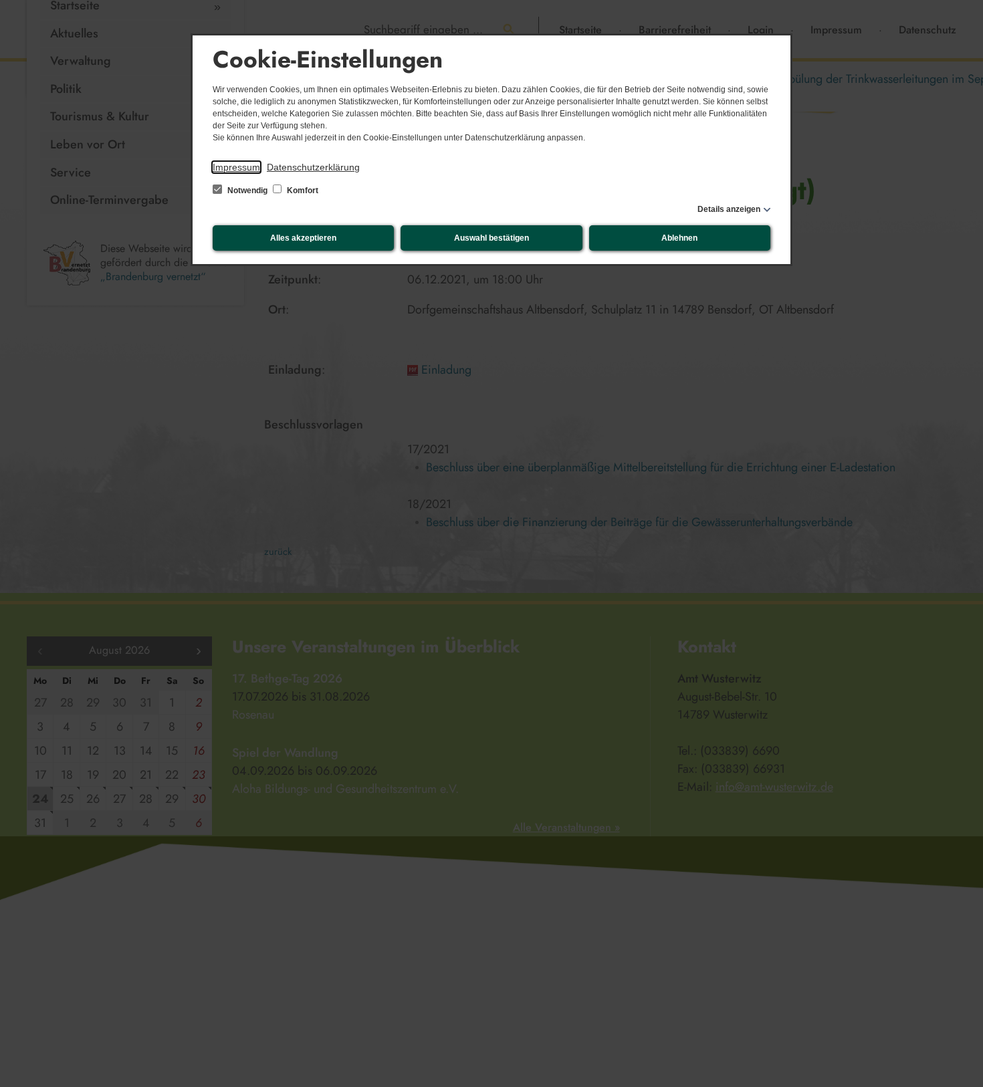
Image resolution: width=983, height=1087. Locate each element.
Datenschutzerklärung (313, 167)
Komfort (301, 190)
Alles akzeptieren (303, 238)
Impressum (236, 167)
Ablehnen (679, 238)
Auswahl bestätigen (491, 238)
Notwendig (247, 190)
